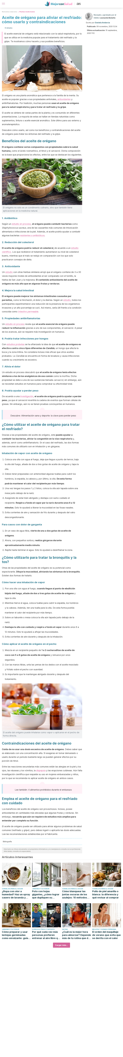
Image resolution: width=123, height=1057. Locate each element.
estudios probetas (16, 344)
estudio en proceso (21, 224)
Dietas (65, 929)
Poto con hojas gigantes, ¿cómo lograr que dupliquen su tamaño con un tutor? (45, 894)
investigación (26, 396)
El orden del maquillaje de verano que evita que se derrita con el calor (106, 935)
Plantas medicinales (27, 12)
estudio (9, 272)
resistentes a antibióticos (32, 235)
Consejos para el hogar (12, 889)
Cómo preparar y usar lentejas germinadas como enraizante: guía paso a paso (15, 935)
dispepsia (41, 770)
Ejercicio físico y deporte (43, 929)
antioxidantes (64, 99)
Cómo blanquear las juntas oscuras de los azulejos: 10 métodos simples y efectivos (74, 894)
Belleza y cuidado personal (104, 929)
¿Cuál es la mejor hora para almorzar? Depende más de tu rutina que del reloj (76, 935)
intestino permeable (28, 311)
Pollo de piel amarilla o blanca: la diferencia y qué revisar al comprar (105, 894)
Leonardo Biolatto (107, 18)
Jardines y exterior (40, 889)
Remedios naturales (9, 12)
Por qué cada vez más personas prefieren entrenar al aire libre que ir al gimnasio (46, 935)
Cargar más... (61, 945)
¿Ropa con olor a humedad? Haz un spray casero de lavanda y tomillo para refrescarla (16, 894)
